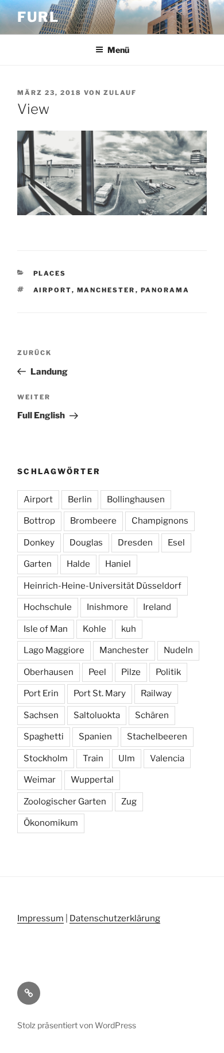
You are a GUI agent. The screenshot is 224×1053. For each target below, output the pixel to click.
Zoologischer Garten (65, 801)
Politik (168, 672)
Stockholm (46, 758)
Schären (152, 715)
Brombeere (93, 521)
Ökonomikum (51, 823)
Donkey (39, 542)
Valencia (167, 758)
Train (93, 758)
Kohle (94, 629)
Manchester (106, 290)
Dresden (135, 542)
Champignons (160, 521)
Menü (118, 50)
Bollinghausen (136, 499)
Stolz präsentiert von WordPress (76, 1025)
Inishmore (107, 607)
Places (50, 273)
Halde (78, 564)
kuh (128, 629)
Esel (176, 542)
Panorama (165, 290)
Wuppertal (92, 780)
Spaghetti (44, 736)
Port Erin (41, 693)
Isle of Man (46, 629)
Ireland (157, 607)
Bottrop (39, 521)
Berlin (80, 499)
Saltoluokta (97, 715)
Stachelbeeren (157, 736)
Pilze (131, 672)
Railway (156, 693)
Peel (97, 672)
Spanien (95, 736)
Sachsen (41, 715)
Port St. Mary (100, 693)
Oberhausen (49, 672)
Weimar (40, 780)
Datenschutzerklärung (114, 918)
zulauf (120, 93)
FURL (38, 17)
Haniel (118, 564)
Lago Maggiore (54, 650)
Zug (129, 801)
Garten (38, 564)
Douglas (86, 542)
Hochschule (48, 607)
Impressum (40, 918)
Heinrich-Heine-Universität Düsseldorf (102, 586)
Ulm (126, 758)
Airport (52, 290)
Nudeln (178, 650)
